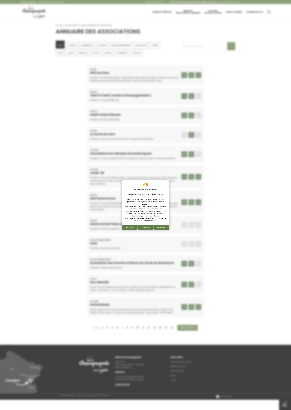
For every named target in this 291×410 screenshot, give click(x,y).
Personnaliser (145, 227)
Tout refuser (129, 227)
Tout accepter (161, 227)
